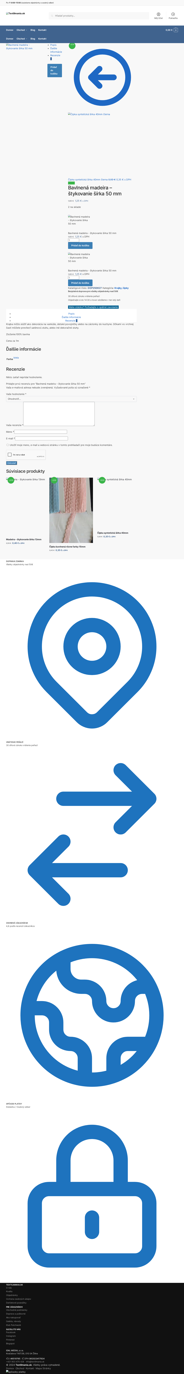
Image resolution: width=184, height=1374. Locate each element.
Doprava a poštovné (15, 1313)
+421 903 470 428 (15, 1361)
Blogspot (10, 1343)
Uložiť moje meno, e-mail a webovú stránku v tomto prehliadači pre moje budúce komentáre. (61, 445)
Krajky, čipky (121, 287)
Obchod (20, 1368)
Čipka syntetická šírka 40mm (112, 532)
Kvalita (9, 1291)
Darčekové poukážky (16, 1302)
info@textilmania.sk (35, 1361)
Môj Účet (158, 18)
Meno (10, 431)
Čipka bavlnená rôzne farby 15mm (67, 546)
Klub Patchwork (13, 1325)
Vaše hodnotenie (16, 394)
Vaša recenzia (14, 425)
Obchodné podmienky (16, 1310)
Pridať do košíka (53, 70)
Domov (10, 1368)
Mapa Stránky (43, 1368)
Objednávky (12, 1295)
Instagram (11, 1336)
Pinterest (10, 1339)
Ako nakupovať (13, 1317)
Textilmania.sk (24, 1364)
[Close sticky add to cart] (69, 213)
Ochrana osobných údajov (18, 1299)
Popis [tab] (71, 313)
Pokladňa (173, 18)
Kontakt (30, 1368)
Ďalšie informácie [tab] (71, 317)
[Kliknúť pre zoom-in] (23, 56)
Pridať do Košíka (25, 549)
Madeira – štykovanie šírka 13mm (23, 539)
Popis (53, 44)
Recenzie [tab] (71, 320)
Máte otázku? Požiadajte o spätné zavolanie (93, 307)
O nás (9, 1287)
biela (16, 357)
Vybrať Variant (71, 556)
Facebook (11, 1332)
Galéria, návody (13, 1321)
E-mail (10, 438)
